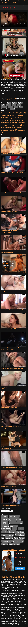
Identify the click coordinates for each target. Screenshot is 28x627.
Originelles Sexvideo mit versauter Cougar (12, 193)
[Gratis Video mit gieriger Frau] (14, 398)
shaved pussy (6, 130)
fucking (8, 120)
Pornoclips (13, 2)
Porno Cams (24, 1)
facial (17, 118)
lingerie (18, 122)
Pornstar (8, 127)
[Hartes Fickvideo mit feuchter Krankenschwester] (14, 221)
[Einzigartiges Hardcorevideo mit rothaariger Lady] (14, 378)
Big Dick (20, 103)
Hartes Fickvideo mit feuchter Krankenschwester (9, 231)
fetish (21, 118)
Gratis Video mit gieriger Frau (9, 407)
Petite (3, 127)
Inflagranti (12, 109)
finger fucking (6, 529)
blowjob (8, 105)
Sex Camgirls (16, 1)
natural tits (20, 125)
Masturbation (9, 125)
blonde (6, 115)
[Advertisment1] (14, 48)
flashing (10, 107)
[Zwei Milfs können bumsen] (14, 477)
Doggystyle (4, 107)
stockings (22, 130)
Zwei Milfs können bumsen (8, 486)
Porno (9, 1)
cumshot (19, 105)
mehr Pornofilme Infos (6, 95)
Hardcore (4, 122)
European (11, 118)
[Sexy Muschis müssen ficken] (14, 202)
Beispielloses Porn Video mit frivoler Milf (12, 310)
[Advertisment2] (14, 69)
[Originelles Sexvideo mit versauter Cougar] (14, 183)
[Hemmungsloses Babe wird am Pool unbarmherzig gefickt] (14, 242)
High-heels (12, 123)
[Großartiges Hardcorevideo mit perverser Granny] (14, 163)
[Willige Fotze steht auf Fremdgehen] (14, 144)
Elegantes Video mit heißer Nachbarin (11, 505)
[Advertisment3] (14, 263)
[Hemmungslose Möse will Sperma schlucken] (14, 319)
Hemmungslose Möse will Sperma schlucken (13, 329)
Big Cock (14, 103)
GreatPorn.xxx (7, 7)
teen (2, 132)
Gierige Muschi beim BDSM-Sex (9, 291)
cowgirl (13, 105)
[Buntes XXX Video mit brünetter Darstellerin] (14, 458)
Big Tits (3, 105)
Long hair (11, 535)
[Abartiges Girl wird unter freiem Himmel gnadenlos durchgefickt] (14, 338)
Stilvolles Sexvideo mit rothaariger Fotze (12, 368)
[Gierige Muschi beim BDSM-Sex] (14, 281)
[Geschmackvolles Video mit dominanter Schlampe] (14, 417)
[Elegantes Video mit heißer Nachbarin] (14, 496)
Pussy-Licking (17, 127)
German (16, 107)
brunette (19, 115)
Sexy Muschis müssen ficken (9, 211)
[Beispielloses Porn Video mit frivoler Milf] (14, 300)
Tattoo (21, 107)
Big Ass (9, 103)
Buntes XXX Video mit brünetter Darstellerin (13, 467)
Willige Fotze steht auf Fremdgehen (10, 153)
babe (9, 113)
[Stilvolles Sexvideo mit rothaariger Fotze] (14, 359)
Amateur (4, 113)
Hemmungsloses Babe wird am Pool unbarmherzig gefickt (11, 251)
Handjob (20, 120)
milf (15, 125)
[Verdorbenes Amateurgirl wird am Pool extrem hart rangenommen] (14, 437)
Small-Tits (15, 130)
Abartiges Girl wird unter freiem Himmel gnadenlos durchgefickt (11, 348)
